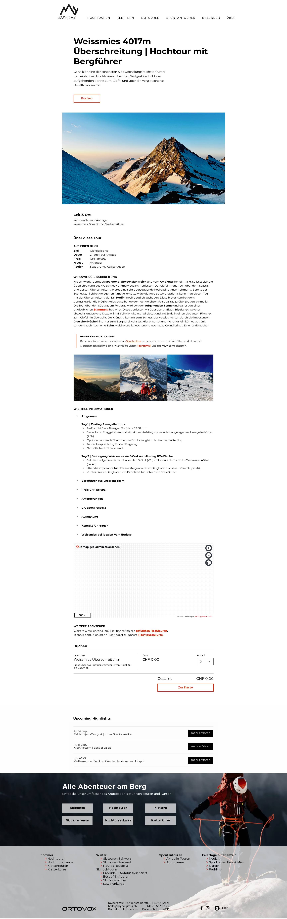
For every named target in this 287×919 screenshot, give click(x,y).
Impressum (131, 909)
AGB (166, 909)
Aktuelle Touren (178, 858)
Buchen (87, 98)
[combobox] (205, 661)
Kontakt (114, 909)
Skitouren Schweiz (117, 858)
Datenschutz (150, 909)
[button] (98, 18)
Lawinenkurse (113, 883)
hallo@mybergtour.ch (124, 906)
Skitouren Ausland (117, 862)
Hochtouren (56, 858)
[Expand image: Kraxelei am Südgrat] (143, 378)
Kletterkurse (57, 869)
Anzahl (201, 655)
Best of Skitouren (116, 876)
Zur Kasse (185, 687)
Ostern (213, 865)
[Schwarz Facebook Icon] (201, 908)
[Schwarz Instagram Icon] (207, 908)
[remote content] (144, 580)
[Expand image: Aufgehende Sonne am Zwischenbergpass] (97, 378)
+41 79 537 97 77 (158, 906)
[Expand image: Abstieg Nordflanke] (190, 378)
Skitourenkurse (114, 880)
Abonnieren (174, 862)
